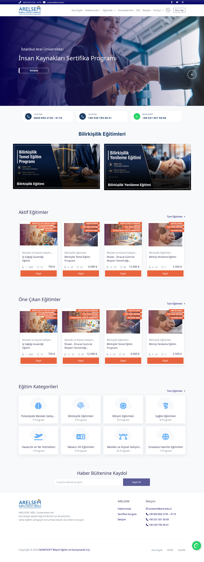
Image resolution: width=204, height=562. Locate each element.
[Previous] (192, 74)
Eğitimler (108, 10)
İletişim (122, 519)
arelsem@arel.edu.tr (160, 508)
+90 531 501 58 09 (158, 519)
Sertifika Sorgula (127, 514)
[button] (168, 10)
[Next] (192, 59)
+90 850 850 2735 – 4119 (162, 514)
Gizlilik (181, 550)
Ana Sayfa (156, 550)
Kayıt (38, 273)
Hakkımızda (124, 508)
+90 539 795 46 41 (158, 524)
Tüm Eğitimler (175, 216)
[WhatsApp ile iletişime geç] (196, 545)
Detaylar (44, 74)
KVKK (170, 550)
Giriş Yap (179, 10)
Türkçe (157, 10)
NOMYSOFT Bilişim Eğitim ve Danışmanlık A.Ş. (64, 549)
